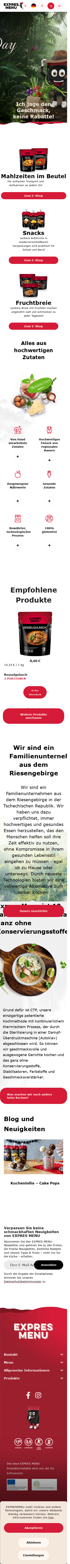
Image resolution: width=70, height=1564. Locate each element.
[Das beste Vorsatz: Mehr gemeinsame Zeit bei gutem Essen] (36, 1162)
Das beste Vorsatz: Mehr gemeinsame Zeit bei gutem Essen (36, 1196)
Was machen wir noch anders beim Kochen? (29, 1098)
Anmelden (48, 1266)
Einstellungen (33, 1555)
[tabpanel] (33, 653)
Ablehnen (33, 1542)
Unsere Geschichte (33, 913)
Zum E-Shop (33, 195)
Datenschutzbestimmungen (22, 1283)
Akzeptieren (33, 1527)
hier (51, 1517)
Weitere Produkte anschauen (33, 718)
